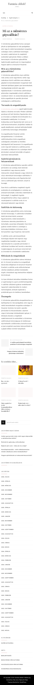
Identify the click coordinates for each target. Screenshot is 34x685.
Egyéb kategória (7, 26)
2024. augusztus (7, 534)
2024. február (6, 560)
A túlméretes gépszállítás (10, 109)
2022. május (5, 630)
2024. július (5, 538)
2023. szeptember (7, 578)
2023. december (6, 569)
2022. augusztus (7, 617)
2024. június (5, 543)
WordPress (23, 682)
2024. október (6, 525)
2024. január (5, 564)
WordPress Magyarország (11, 669)
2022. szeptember (7, 613)
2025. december (6, 490)
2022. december (6, 604)
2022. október (6, 608)
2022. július (5, 622)
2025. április (5, 507)
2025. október (6, 499)
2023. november (6, 573)
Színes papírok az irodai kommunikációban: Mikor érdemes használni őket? (6, 407)
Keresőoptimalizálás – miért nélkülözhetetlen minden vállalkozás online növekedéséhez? (15, 451)
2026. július (5, 477)
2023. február (6, 595)
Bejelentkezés (6, 655)
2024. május (5, 547)
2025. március (6, 512)
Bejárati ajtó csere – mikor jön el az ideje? (14, 446)
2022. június (5, 626)
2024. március (6, 556)
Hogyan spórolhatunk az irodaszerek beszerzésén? (16, 455)
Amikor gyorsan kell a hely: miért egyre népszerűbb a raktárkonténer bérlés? (17, 437)
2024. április (5, 551)
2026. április (5, 481)
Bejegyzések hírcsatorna (10, 660)
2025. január (5, 516)
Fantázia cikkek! (17, 4)
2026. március (6, 485)
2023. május (5, 591)
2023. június (5, 586)
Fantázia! (9, 39)
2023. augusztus (7, 582)
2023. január (5, 600)
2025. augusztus (7, 503)
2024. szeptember (7, 529)
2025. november (6, 494)
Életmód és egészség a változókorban (13, 442)
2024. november (6, 521)
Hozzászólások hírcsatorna (12, 664)
